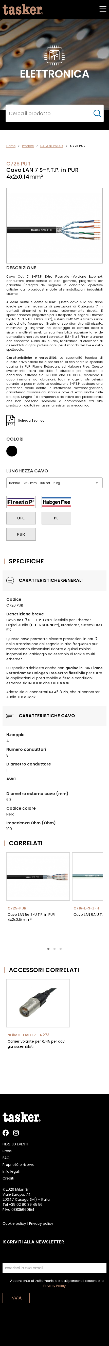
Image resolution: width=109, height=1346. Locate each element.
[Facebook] (6, 1132)
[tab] (48, 949)
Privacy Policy (54, 1285)
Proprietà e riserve (18, 1164)
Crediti (8, 1178)
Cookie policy (14, 1223)
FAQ (6, 1157)
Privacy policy (41, 1223)
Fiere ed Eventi (15, 1144)
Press (7, 1150)
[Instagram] (16, 1132)
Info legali (11, 1171)
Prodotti (28, 146)
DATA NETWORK (51, 146)
